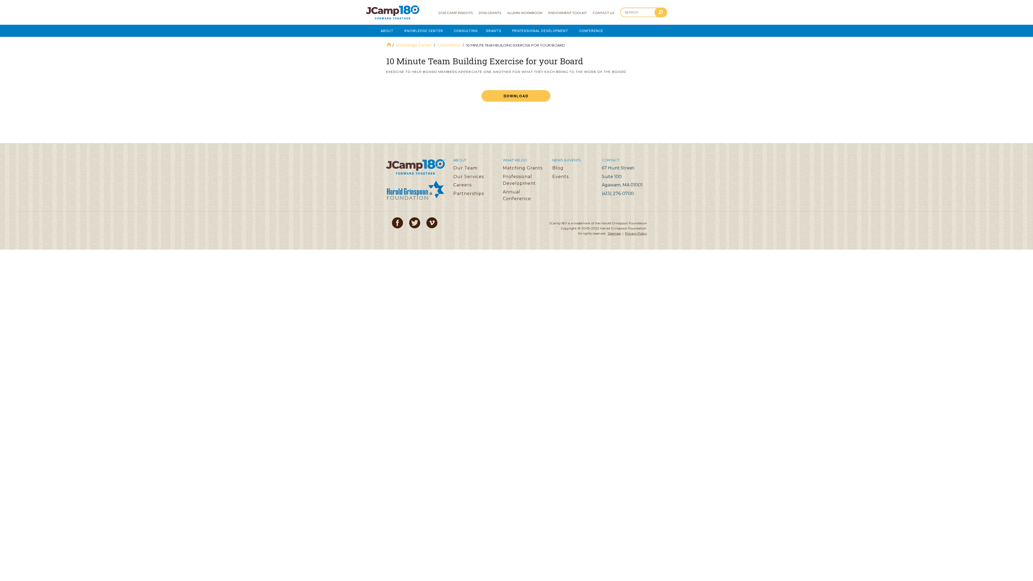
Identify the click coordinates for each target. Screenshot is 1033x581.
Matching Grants (523, 168)
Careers (462, 184)
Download (516, 95)
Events (560, 176)
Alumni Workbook (524, 13)
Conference (591, 31)
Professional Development (540, 31)
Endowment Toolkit (567, 13)
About (387, 31)
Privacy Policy (636, 233)
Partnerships (468, 193)
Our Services (468, 176)
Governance (448, 45)
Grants (493, 31)
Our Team (465, 168)
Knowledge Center (423, 31)
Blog (558, 168)
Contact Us (603, 13)
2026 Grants (490, 13)
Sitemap (614, 233)
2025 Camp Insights (455, 13)
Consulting (466, 31)
